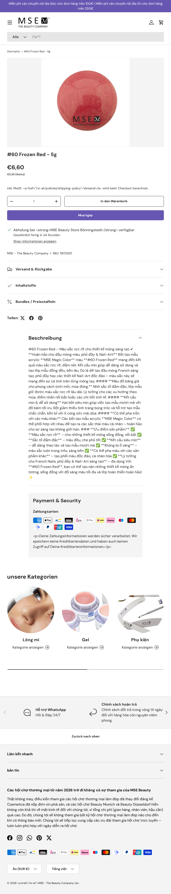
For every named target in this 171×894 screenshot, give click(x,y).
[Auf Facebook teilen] (31, 318)
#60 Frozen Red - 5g (37, 51)
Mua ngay (85, 215)
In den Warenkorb (114, 201)
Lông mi (31, 640)
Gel (85, 640)
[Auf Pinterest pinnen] (40, 318)
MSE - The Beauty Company (28, 253)
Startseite (13, 51)
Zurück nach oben (86, 736)
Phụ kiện (140, 640)
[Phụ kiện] (140, 609)
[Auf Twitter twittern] (22, 318)
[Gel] (85, 609)
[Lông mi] (30, 609)
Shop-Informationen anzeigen (34, 241)
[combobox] (85, 37)
